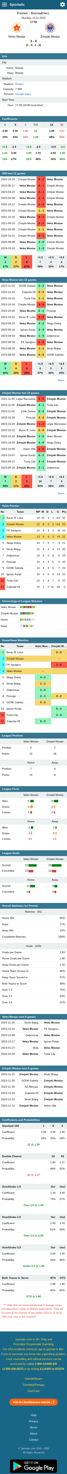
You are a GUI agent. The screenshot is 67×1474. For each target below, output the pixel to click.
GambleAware (33, 1378)
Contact (33, 1439)
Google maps (23, 94)
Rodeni (19, 84)
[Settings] (63, 4)
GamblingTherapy (33, 1384)
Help (33, 1415)
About (33, 1433)
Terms (33, 1427)
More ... (62, 380)
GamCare (34, 1390)
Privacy (33, 1421)
